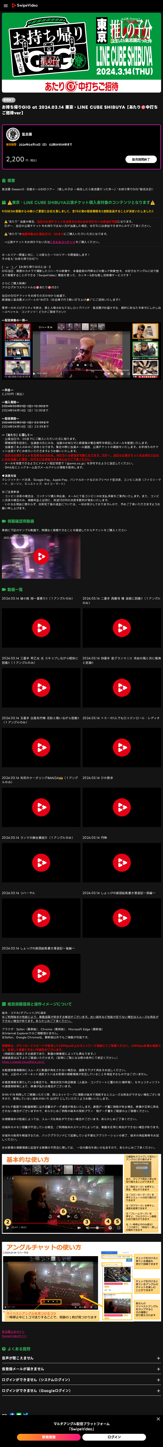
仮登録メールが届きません (23, 1369)
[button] (5, 5)
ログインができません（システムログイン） (37, 1380)
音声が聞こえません (18, 1358)
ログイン (114, 1437)
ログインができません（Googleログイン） (37, 1390)
